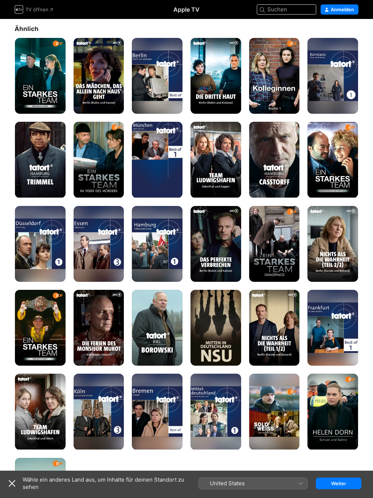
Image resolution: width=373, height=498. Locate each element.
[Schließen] (12, 483)
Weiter (338, 483)
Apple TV (186, 9)
